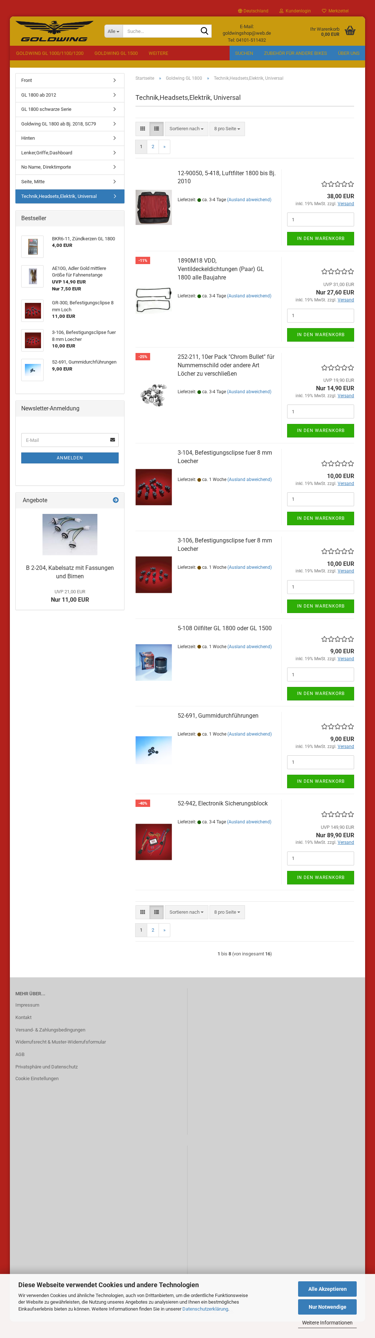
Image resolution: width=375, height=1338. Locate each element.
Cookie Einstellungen (37, 1078)
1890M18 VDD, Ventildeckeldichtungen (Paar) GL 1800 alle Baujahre (221, 269)
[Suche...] (205, 31)
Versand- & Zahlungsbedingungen (50, 1030)
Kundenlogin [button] (297, 11)
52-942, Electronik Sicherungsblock (223, 803)
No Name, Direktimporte (46, 167)
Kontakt (23, 1017)
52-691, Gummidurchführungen (218, 715)
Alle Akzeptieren (327, 1289)
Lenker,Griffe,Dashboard (46, 152)
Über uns (349, 53)
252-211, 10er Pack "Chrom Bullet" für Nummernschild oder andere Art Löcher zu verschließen (226, 365)
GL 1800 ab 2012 (38, 95)
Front (26, 80)
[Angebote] (116, 500)
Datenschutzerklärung (205, 1309)
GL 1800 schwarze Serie (46, 109)
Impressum (27, 1005)
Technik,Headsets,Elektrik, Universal (59, 196)
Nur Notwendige (327, 1307)
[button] (253, 10)
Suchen (244, 53)
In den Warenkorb (321, 238)
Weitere (158, 53)
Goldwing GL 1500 (116, 53)
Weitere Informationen (327, 1323)
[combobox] (186, 129)
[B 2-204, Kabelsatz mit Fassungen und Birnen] (69, 534)
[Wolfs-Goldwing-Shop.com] (54, 31)
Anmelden (70, 458)
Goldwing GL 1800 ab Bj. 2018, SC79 (58, 124)
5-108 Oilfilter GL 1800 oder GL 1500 (225, 628)
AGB (20, 1054)
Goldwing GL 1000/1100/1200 (49, 53)
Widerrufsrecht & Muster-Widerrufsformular (60, 1042)
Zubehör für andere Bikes (295, 53)
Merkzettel (337, 11)
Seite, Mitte (33, 181)
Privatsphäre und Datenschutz (46, 1067)
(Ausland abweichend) (249, 199)
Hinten (28, 138)
